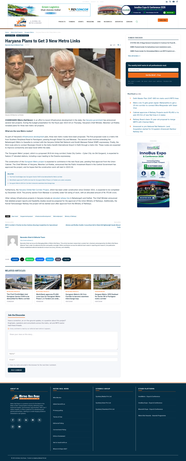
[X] (39, 420)
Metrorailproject (58, 216)
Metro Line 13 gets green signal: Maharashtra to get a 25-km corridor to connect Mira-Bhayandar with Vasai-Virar (155, 105)
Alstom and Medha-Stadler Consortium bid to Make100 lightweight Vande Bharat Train (93, 226)
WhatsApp (29, 259)
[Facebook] (177, 2)
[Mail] (32, 420)
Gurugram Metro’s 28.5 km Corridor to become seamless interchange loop (32, 183)
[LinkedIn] (167, 2)
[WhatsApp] (12, 426)
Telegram (50, 259)
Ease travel (15, 216)
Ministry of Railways (70, 216)
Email (58, 259)
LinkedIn (15, 259)
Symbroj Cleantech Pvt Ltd (105, 409)
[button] (137, 21)
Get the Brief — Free (153, 75)
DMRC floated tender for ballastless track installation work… (151, 47)
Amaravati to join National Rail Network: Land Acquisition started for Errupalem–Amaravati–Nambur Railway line (154, 129)
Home (7, 32)
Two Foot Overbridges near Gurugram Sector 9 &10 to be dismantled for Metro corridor (35, 177)
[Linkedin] (26, 420)
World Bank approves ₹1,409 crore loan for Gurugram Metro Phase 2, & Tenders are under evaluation (40, 180)
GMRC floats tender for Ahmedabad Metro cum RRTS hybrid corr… (153, 51)
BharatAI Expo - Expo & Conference (150, 409)
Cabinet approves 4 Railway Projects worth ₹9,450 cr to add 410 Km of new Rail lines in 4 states (156, 113)
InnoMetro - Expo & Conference (149, 396)
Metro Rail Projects (16, 32)
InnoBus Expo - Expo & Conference (150, 403)
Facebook (40, 259)
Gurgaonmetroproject (26, 216)
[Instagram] (19, 420)
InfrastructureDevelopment (43, 216)
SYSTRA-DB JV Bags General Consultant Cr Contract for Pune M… (153, 43)
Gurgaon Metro (29, 32)
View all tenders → (134, 56)
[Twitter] (170, 2)
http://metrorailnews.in (26, 240)
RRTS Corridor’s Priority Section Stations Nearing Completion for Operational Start (31, 226)
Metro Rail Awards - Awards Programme (152, 415)
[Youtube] (173, 2)
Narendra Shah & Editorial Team (14, 45)
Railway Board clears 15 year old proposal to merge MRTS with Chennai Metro (154, 120)
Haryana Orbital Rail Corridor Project (34, 190)
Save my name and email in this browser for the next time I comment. (33, 365)
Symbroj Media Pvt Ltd (103, 396)
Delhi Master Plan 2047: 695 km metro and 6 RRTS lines (156, 98)
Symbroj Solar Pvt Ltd (103, 403)
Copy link (66, 259)
